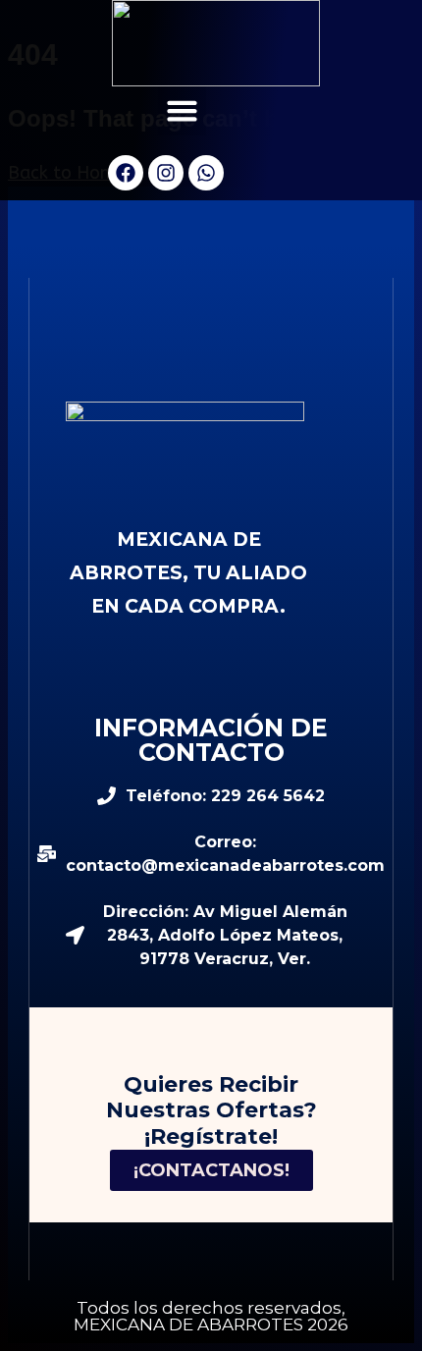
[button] (182, 110)
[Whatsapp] (206, 172)
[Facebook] (125, 172)
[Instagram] (166, 172)
